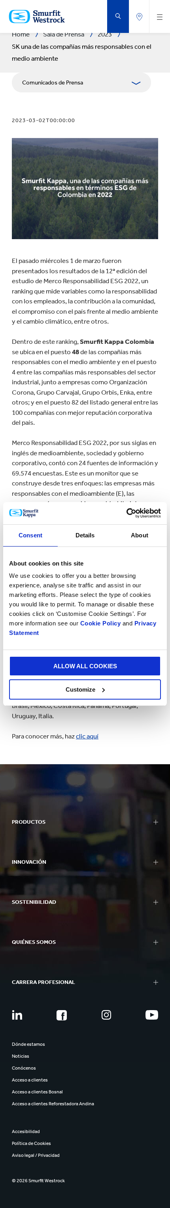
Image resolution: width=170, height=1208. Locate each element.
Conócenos (24, 1068)
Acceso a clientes (30, 1080)
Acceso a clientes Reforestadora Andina (53, 1103)
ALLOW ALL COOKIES (85, 666)
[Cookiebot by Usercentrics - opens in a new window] (126, 513)
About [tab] (139, 535)
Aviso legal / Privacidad (36, 1155)
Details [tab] (85, 535)
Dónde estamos (28, 1044)
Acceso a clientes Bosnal (37, 1092)
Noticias (20, 1056)
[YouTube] (151, 1015)
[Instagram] (106, 1015)
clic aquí (87, 736)
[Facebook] (62, 1015)
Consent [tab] (30, 535)
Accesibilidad (26, 1131)
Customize (80, 689)
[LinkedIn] (17, 1015)
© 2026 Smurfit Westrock (38, 1180)
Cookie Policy (100, 623)
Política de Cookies (31, 1143)
